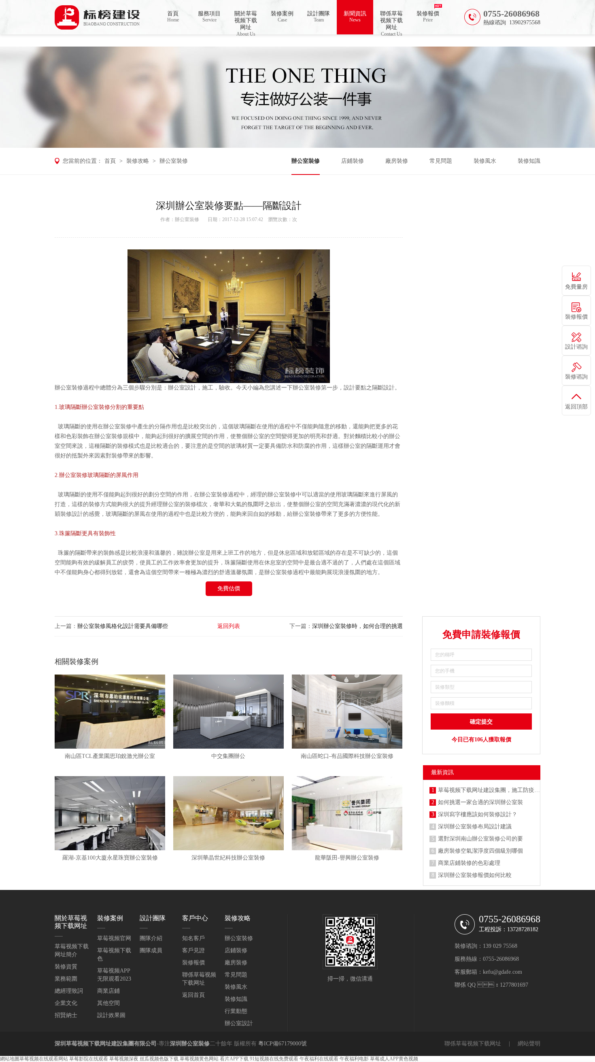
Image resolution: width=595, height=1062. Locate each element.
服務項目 (209, 17)
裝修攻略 (137, 161)
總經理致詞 (69, 991)
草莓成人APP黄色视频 (394, 1059)
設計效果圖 (111, 1015)
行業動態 (236, 1011)
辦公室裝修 (173, 161)
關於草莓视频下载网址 (245, 22)
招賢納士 (66, 1015)
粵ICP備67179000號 (282, 1044)
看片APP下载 (234, 1059)
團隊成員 (151, 950)
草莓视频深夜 (123, 1059)
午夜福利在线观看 (319, 1059)
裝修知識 (529, 161)
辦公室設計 (239, 1023)
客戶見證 (193, 950)
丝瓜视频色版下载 (159, 1059)
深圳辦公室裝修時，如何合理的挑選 (357, 626)
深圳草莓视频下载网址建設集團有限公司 (106, 1044)
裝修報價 (427, 17)
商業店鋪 (108, 991)
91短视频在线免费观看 (274, 1059)
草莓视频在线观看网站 (43, 1059)
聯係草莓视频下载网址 (391, 22)
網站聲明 (529, 1044)
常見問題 (440, 161)
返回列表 (228, 626)
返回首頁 (193, 995)
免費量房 (576, 287)
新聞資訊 (355, 17)
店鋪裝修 (352, 161)
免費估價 (228, 588)
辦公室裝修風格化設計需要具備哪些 (122, 626)
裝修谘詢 (576, 377)
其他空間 (108, 1003)
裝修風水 (485, 161)
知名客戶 (193, 938)
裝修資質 (66, 967)
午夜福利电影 (354, 1059)
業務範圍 (66, 979)
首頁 (173, 17)
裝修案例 (282, 17)
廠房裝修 (396, 161)
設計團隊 (318, 17)
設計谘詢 (576, 347)
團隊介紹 (151, 938)
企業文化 (66, 1003)
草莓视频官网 (114, 938)
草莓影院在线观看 (88, 1059)
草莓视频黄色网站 (199, 1059)
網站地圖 (9, 1059)
